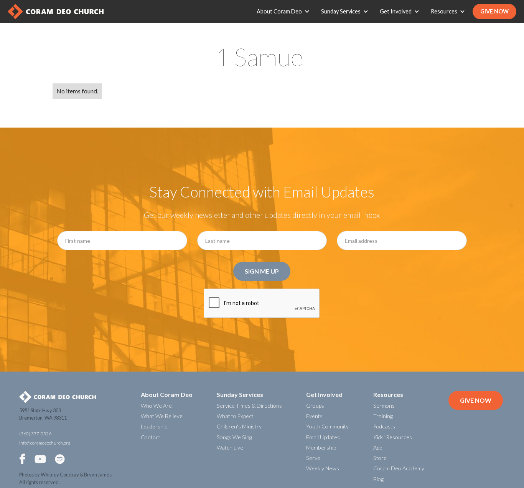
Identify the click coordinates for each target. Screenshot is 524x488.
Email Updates (323, 437)
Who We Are (156, 405)
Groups (315, 405)
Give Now (494, 11)
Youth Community (327, 426)
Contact (150, 437)
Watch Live (230, 447)
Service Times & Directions (249, 405)
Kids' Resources (392, 437)
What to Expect (235, 416)
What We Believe (162, 416)
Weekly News (322, 468)
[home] (56, 11)
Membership (321, 447)
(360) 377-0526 (35, 433)
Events (314, 416)
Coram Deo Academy (398, 468)
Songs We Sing (234, 437)
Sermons (384, 405)
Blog (378, 479)
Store (380, 458)
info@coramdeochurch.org (44, 442)
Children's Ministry (239, 426)
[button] (285, 11)
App (377, 447)
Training (383, 416)
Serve (313, 458)
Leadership (154, 426)
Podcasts (384, 426)
